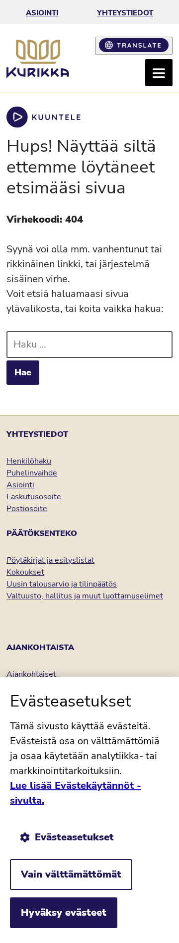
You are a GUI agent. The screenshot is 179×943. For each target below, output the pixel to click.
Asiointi (42, 13)
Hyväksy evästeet (63, 912)
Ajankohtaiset (31, 674)
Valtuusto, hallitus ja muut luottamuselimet (84, 595)
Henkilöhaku (28, 461)
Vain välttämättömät (71, 874)
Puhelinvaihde (31, 473)
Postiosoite (26, 508)
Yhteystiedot (125, 13)
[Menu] (159, 72)
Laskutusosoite (33, 496)
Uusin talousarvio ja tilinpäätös (61, 584)
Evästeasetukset (74, 837)
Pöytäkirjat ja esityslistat (50, 560)
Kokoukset (25, 572)
